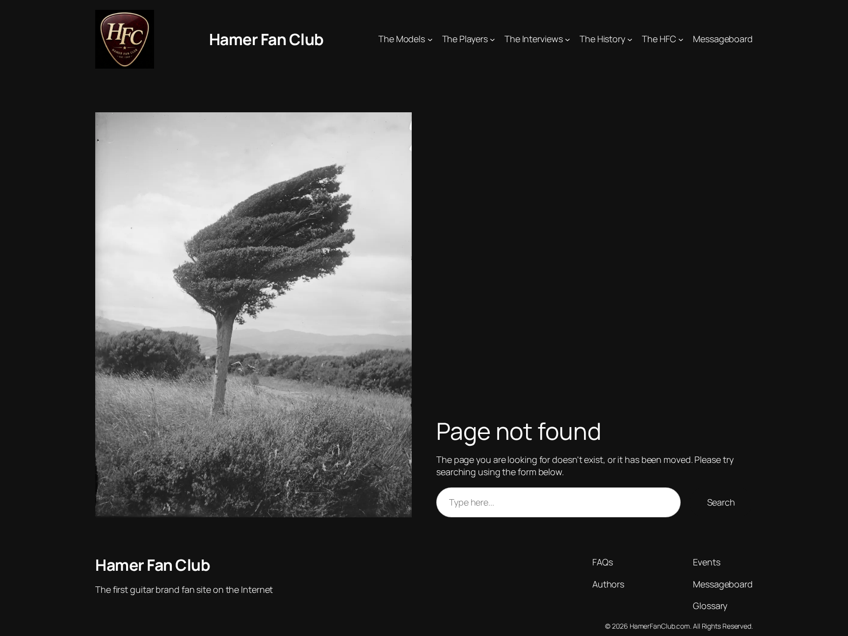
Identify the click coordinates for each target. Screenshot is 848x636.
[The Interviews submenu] (567, 39)
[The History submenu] (630, 39)
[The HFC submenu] (681, 39)
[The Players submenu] (492, 39)
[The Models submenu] (430, 39)
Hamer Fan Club (266, 39)
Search (721, 502)
